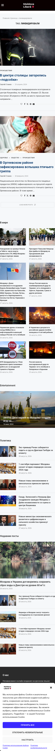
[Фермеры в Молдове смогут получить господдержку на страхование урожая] (8, 616)
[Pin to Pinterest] (30, 104)
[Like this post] (21, 104)
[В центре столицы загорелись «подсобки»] (27, 47)
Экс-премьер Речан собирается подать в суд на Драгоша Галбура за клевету (36, 450)
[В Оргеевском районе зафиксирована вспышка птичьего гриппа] (27, 134)
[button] (51, 687)
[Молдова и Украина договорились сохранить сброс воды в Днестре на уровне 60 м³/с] (27, 560)
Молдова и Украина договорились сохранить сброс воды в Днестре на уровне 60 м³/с (25, 583)
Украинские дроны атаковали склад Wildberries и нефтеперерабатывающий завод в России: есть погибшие (12, 331)
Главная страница (10, 18)
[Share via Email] (34, 104)
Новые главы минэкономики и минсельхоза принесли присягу (34, 482)
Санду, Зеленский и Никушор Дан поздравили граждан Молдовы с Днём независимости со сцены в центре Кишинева (35, 501)
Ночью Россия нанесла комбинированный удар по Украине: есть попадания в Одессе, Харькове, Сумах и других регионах (40, 288)
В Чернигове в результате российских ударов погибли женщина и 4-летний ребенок (41, 329)
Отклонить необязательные (27, 732)
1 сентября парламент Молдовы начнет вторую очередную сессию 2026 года (35, 467)
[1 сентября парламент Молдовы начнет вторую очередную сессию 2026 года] (8, 468)
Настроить (28, 740)
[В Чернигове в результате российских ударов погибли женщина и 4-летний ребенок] (42, 315)
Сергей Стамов (5, 84)
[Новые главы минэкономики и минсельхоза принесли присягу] (8, 484)
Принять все (27, 725)
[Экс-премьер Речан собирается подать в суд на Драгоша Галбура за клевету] (8, 451)
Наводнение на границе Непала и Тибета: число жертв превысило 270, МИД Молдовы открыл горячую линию (12, 252)
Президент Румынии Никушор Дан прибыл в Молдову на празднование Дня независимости (41, 252)
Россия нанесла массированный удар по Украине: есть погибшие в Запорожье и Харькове (39, 365)
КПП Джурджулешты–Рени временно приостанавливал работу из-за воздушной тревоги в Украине (11, 365)
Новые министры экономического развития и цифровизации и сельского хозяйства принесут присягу (35, 520)
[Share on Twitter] (27, 104)
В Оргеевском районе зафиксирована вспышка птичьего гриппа (27, 167)
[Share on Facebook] (24, 104)
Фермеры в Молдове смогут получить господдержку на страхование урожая (34, 613)
